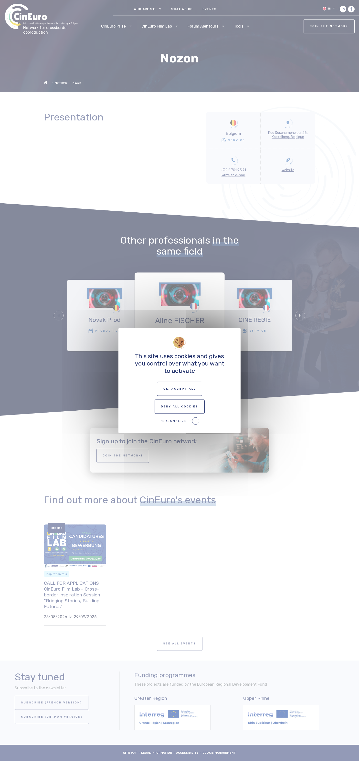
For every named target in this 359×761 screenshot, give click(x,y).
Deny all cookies (179, 406)
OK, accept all (179, 388)
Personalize (173, 420)
